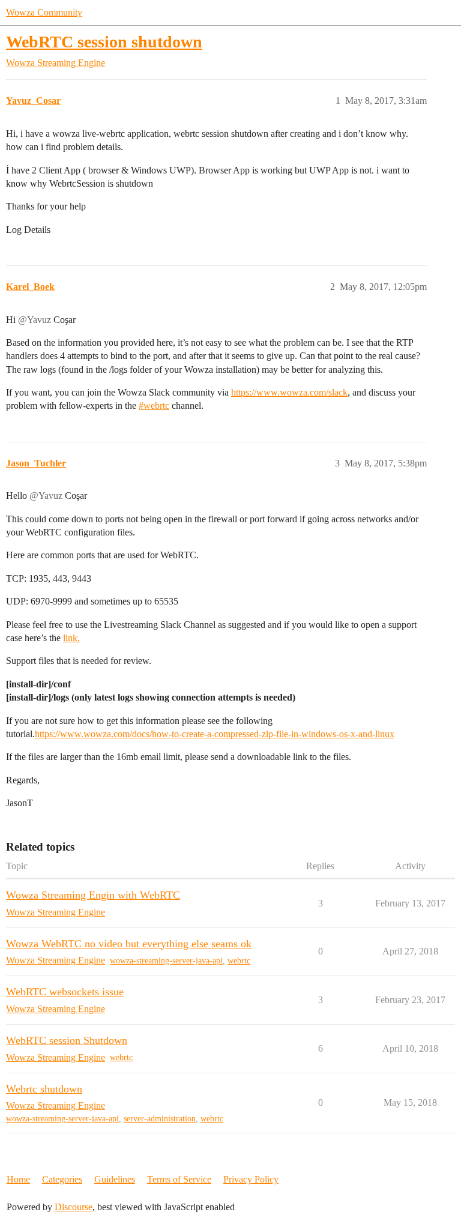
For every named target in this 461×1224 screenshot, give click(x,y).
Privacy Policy (251, 1179)
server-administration (160, 1118)
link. (71, 638)
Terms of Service (179, 1179)
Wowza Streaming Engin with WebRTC (93, 895)
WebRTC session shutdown (104, 41)
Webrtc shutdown (44, 1089)
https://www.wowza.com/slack (289, 392)
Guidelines (114, 1179)
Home (18, 1179)
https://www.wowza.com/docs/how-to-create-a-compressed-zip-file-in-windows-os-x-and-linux (214, 734)
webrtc (238, 960)
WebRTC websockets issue (65, 992)
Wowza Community (44, 12)
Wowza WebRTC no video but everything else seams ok (129, 944)
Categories (62, 1179)
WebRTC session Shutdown (66, 1040)
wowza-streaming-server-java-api (166, 960)
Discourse (73, 1207)
